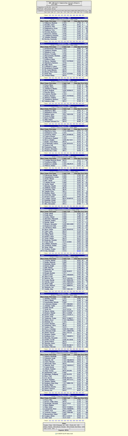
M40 (74, 15)
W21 (53, 15)
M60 (80, 15)
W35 (56, 15)
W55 (62, 15)
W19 (50, 15)
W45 (59, 15)
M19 (68, 15)
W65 (65, 15)
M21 (71, 15)
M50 (77, 15)
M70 (83, 15)
